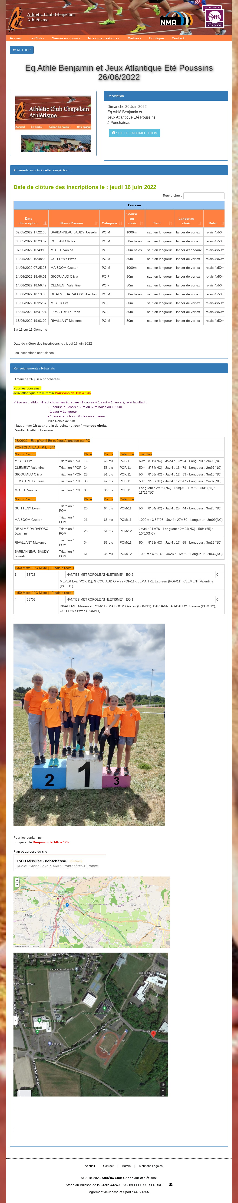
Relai (213, 223)
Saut (157, 223)
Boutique (156, 38)
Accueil (16, 38)
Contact (178, 38)
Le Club (36, 38)
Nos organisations (102, 38)
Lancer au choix (186, 221)
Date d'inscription (29, 221)
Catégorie (109, 223)
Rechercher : (172, 195)
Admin (126, 1166)
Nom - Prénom (71, 223)
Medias (133, 38)
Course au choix (132, 218)
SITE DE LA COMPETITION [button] (136, 133)
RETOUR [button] (23, 50)
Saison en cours (65, 38)
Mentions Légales (151, 1166)
